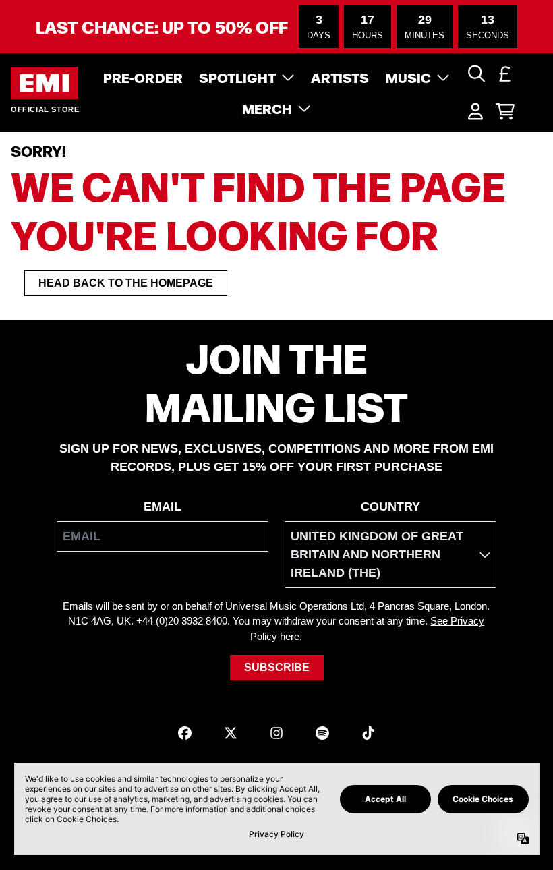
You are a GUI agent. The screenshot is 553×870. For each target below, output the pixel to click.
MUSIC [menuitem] (409, 76)
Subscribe (277, 667)
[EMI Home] (44, 83)
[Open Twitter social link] (230, 733)
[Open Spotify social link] (322, 733)
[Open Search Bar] (475, 73)
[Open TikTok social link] (368, 733)
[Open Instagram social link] (276, 733)
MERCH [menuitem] (267, 107)
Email (162, 506)
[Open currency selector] (505, 73)
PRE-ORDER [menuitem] (143, 76)
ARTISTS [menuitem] (340, 76)
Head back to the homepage (125, 283)
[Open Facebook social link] (185, 733)
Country (390, 506)
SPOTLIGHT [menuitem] (237, 76)
